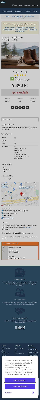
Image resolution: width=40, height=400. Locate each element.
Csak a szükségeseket (20, 386)
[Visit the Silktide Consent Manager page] (33, 393)
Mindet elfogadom (20, 380)
